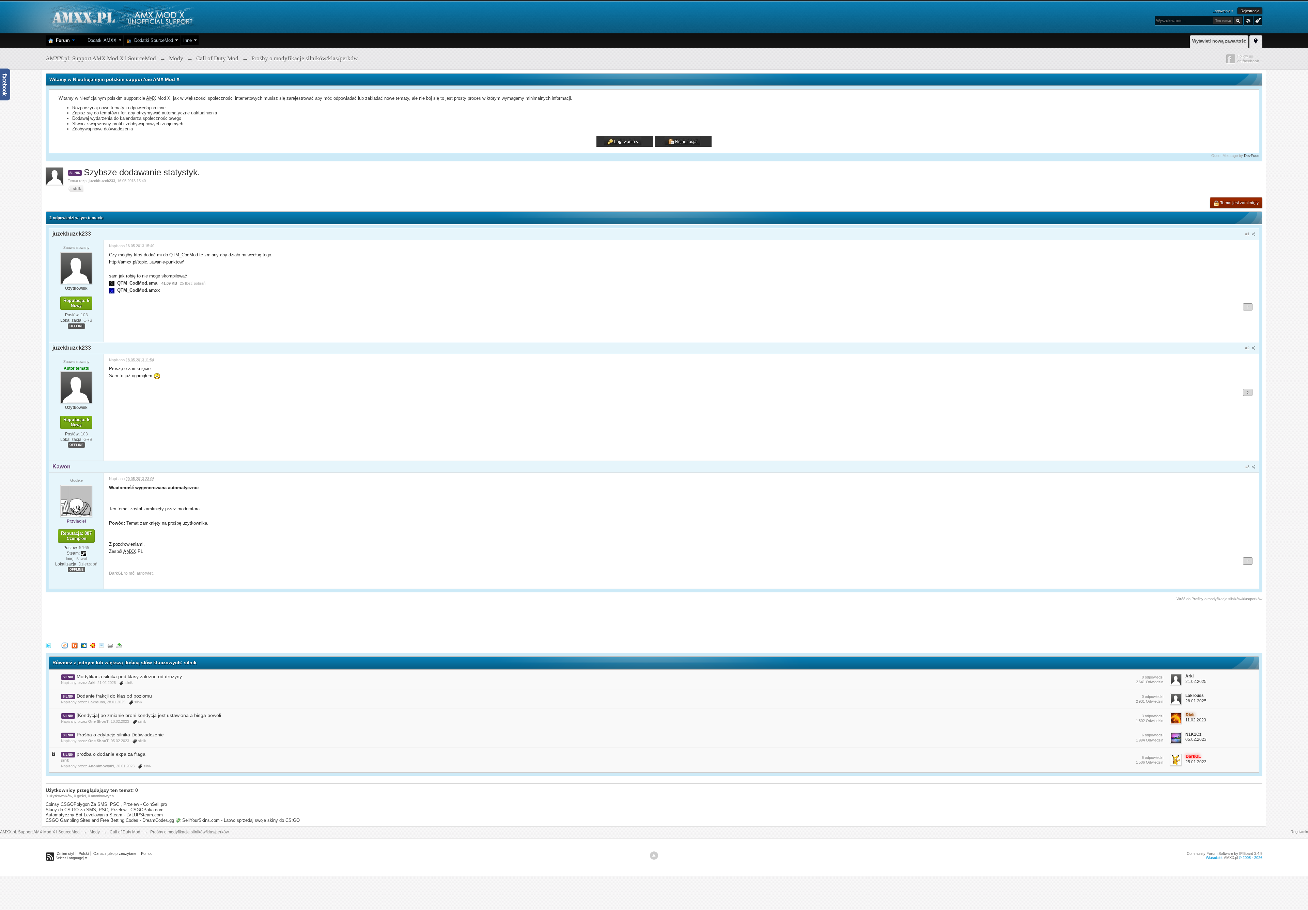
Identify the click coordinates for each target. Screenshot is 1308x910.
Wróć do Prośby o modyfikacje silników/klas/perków (1219, 599)
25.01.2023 (1195, 762)
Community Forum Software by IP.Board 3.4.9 (1224, 853)
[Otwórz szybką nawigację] (1255, 40)
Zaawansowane (1248, 20)
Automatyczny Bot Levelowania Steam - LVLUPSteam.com (104, 814)
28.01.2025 (1195, 701)
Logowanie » (1223, 11)
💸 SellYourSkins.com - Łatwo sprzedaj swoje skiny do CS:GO (237, 820)
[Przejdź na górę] (654, 855)
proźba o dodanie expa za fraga (111, 754)
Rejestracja (1250, 11)
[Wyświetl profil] (76, 268)
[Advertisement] (170, 620)
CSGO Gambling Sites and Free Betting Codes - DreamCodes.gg (110, 820)
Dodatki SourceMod (152, 40)
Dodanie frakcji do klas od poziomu (114, 696)
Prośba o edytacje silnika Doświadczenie (120, 734)
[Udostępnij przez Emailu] (101, 645)
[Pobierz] (119, 645)
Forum (61, 40)
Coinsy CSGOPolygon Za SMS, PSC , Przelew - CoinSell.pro (106, 804)
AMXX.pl (1231, 858)
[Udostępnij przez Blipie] (75, 645)
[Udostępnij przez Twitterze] (48, 645)
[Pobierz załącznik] (111, 283)
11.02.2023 (1195, 720)
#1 (1247, 234)
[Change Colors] (1257, 20)
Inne (187, 40)
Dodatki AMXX (100, 40)
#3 (1247, 467)
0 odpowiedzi (1152, 677)
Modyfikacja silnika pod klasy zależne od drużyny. (130, 676)
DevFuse (1251, 156)
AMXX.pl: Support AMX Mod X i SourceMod (40, 832)
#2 (1247, 348)
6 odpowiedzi (1152, 735)
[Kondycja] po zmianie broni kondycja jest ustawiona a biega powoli (149, 715)
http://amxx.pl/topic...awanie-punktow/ (146, 262)
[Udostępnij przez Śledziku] (84, 645)
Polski (84, 853)
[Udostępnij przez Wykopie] (64, 645)
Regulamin (1299, 832)
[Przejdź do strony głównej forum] (121, 16)
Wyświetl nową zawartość (1219, 41)
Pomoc (147, 853)
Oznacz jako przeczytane (114, 853)
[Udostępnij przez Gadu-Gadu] (92, 645)
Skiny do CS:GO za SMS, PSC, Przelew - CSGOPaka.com (105, 809)
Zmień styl (65, 853)
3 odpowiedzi (1152, 716)
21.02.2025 (1195, 681)
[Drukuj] (110, 645)
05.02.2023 (1195, 739)
